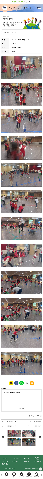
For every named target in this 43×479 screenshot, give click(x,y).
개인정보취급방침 (37, 458)
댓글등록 (21, 408)
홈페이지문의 (37, 461)
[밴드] (21, 383)
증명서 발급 (5, 464)
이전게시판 (5, 461)
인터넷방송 (15, 458)
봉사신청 (26, 461)
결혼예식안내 (15, 461)
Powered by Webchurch (32, 468)
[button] (41, 475)
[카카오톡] (11, 383)
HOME (5, 458)
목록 (38, 416)
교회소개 (26, 458)
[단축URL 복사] (32, 383)
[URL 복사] (27, 383)
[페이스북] (16, 383)
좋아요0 (31, 416)
